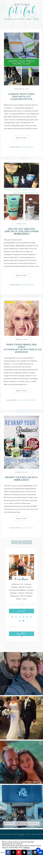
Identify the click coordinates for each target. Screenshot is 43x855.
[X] (13, 852)
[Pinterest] (19, 852)
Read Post (21, 137)
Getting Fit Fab (21, 11)
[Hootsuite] (24, 852)
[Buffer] (35, 852)
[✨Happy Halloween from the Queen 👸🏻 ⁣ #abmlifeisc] (21, 806)
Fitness (24, 147)
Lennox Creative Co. (31, 835)
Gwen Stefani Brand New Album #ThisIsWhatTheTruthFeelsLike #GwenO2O (22, 348)
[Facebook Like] (29, 852)
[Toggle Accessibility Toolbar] (38, 850)
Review (20, 400)
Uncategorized (27, 284)
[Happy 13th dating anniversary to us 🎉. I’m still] (21, 673)
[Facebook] (8, 852)
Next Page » (27, 542)
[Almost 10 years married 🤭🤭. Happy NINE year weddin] (21, 718)
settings (26, 848)
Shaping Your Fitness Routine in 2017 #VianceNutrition (21, 96)
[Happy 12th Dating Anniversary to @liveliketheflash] (21, 762)
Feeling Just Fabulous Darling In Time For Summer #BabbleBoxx (22, 231)
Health (31, 147)
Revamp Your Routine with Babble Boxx (21, 478)
